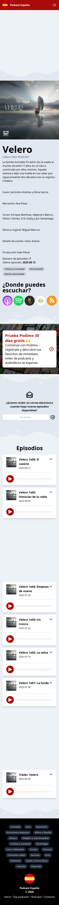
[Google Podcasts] (40, 300)
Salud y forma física (36, 860)
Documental (36, 268)
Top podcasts (21, 897)
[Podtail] (29, 300)
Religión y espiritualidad (35, 838)
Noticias (35, 855)
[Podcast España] (29, 879)
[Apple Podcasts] (7, 300)
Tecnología (42, 843)
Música (13, 838)
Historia (47, 849)
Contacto (49, 897)
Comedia (15, 826)
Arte (28, 826)
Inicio (7, 897)
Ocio (47, 855)
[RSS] (51, 300)
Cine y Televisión (15, 849)
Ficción (33, 849)
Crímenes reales (16, 855)
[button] (54, 5)
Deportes (36, 866)
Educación (41, 826)
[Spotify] (18, 300)
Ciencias (21, 866)
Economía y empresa (18, 832)
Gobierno (15, 860)
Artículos (36, 897)
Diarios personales (14, 273)
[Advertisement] (29, 39)
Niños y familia (43, 832)
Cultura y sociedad (14, 268)
